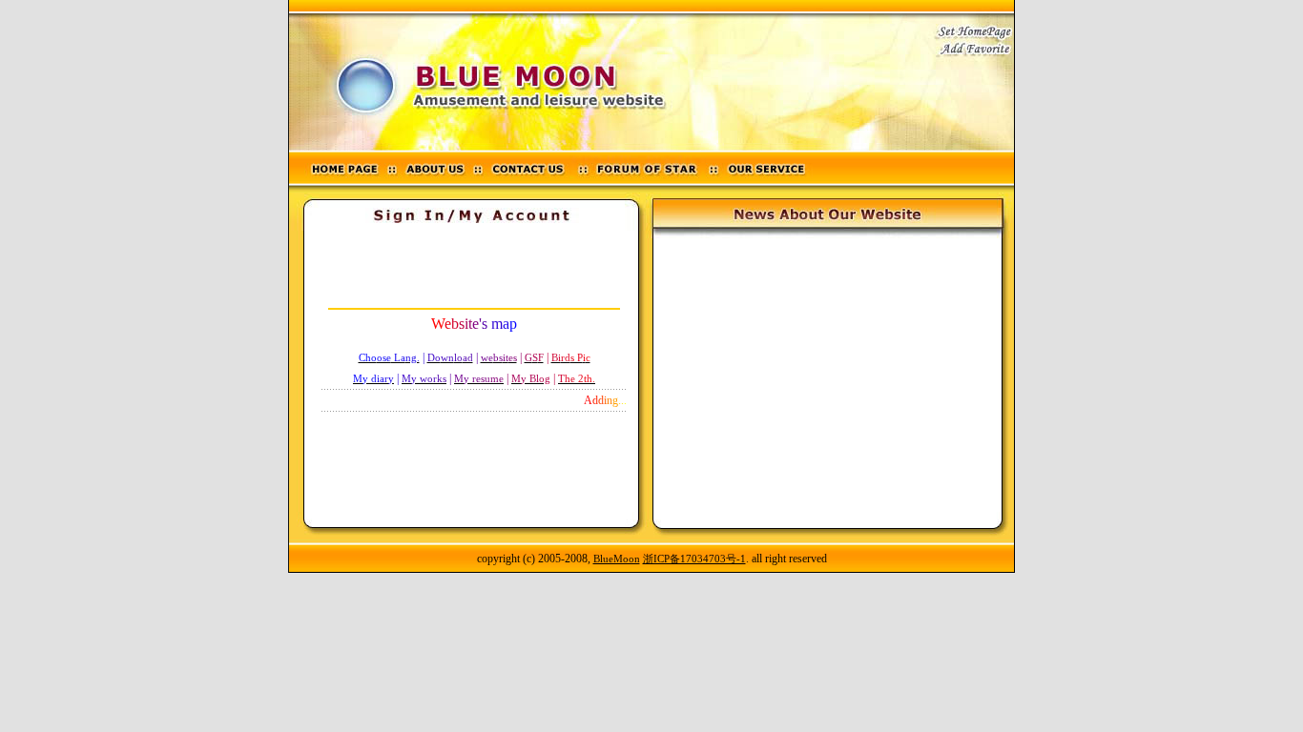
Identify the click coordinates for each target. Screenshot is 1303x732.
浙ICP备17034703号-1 (694, 558)
